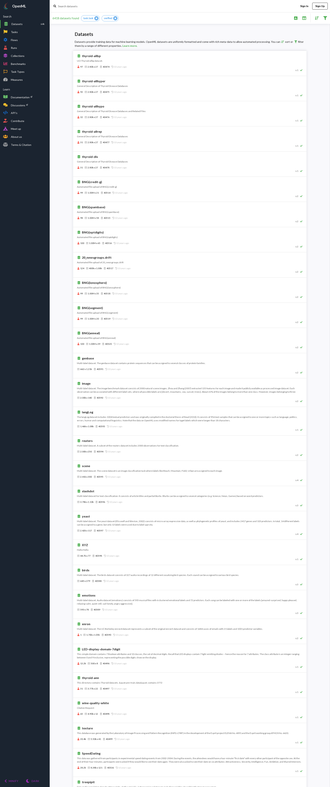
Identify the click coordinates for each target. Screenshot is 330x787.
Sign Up (320, 6)
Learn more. (129, 45)
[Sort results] (315, 17)
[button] (90, 18)
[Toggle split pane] (304, 17)
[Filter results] (325, 17)
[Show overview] (295, 17)
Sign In (304, 6)
